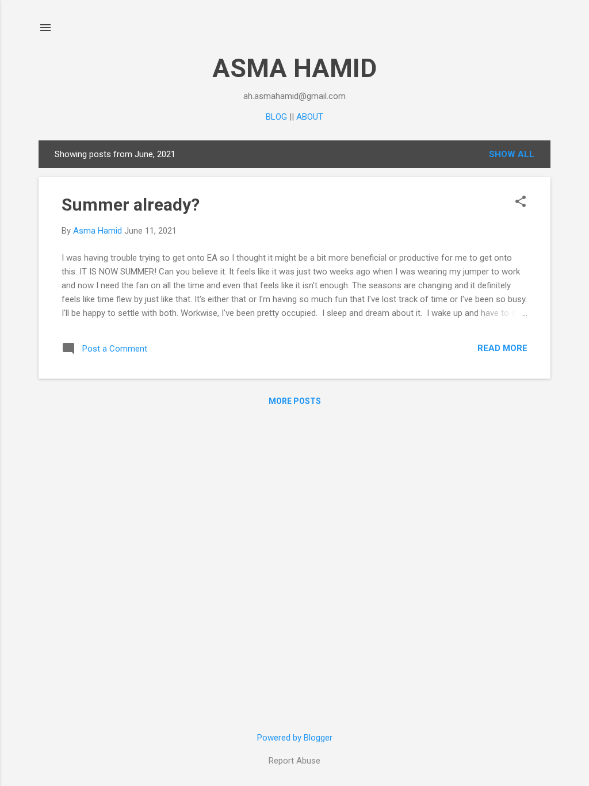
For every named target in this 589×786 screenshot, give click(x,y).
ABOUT (309, 117)
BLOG (276, 117)
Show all (511, 154)
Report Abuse (294, 761)
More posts (295, 401)
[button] (520, 202)
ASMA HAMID (294, 68)
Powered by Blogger (294, 737)
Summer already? (131, 204)
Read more (502, 348)
